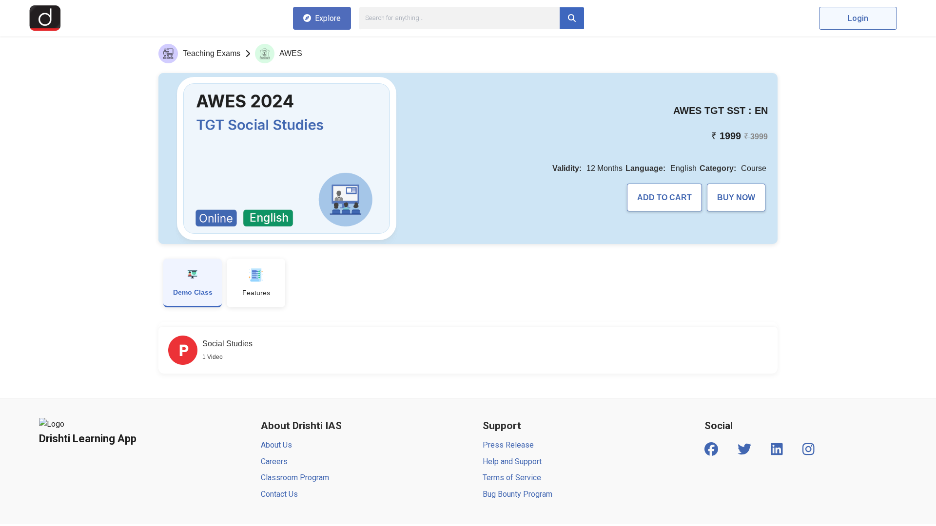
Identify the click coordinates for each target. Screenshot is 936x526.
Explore (328, 18)
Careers (274, 461)
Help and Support (512, 461)
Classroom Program (295, 477)
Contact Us (279, 494)
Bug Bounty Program (517, 494)
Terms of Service (512, 477)
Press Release (508, 445)
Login (858, 18)
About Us (276, 445)
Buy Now (736, 197)
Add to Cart (664, 197)
